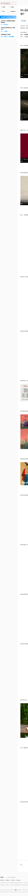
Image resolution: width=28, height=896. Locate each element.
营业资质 (18, 880)
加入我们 (13, 880)
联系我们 (7, 880)
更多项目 (8, 17)
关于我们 (2, 880)
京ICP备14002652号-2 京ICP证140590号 (7, 889)
